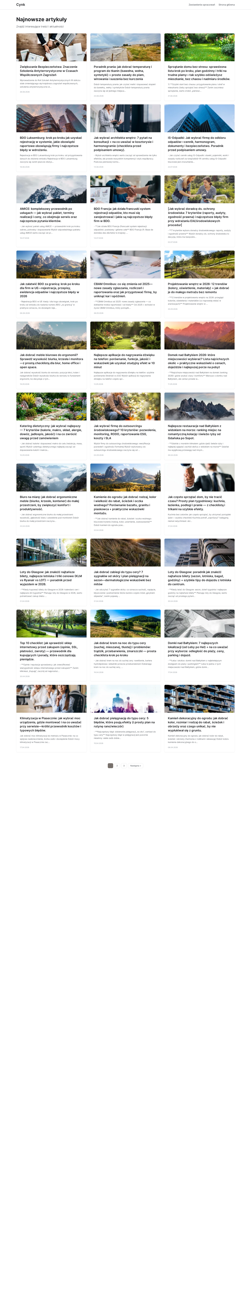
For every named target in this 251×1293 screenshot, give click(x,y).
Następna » (135, 766)
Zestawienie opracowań (202, 4)
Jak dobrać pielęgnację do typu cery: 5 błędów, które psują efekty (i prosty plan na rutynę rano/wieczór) (124, 722)
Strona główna (227, 4)
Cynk (20, 4)
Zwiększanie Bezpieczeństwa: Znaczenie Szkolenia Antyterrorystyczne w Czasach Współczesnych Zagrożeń (49, 71)
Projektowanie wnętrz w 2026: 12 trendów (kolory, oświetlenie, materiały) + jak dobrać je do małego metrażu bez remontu (198, 288)
